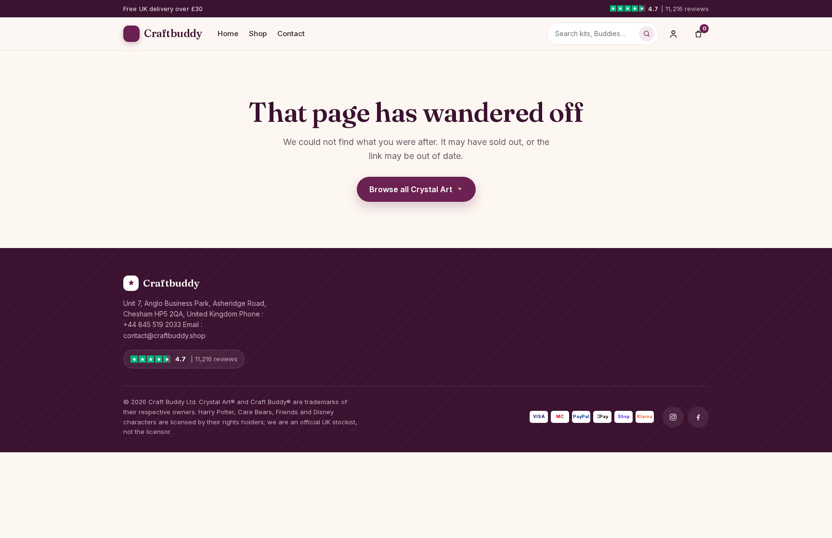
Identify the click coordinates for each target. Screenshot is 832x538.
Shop (258, 33)
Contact (291, 33)
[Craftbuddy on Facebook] (698, 417)
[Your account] (673, 33)
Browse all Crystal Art (410, 189)
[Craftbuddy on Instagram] (673, 417)
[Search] (646, 33)
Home (228, 33)
